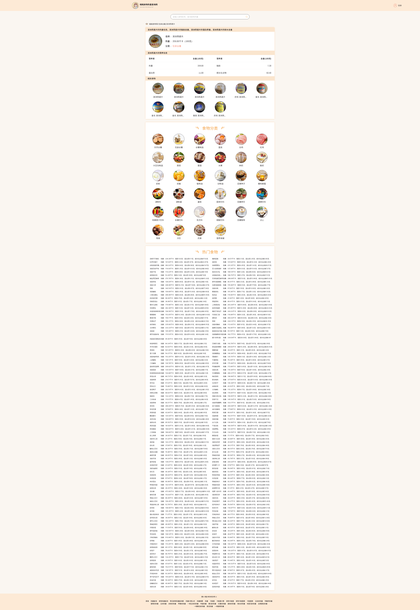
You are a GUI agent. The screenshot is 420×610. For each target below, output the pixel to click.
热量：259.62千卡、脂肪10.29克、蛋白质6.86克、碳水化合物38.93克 (242, 347)
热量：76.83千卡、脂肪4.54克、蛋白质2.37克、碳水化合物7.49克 (178, 550)
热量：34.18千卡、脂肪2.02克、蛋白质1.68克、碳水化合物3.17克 (240, 524)
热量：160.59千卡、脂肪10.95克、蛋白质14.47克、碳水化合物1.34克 (242, 426)
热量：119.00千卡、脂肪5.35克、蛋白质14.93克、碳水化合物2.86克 (179, 268)
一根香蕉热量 (219, 606)
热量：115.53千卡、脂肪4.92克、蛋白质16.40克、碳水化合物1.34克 (179, 334)
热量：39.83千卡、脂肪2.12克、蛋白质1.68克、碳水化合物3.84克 (178, 587)
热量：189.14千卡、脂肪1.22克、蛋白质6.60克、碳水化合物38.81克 (241, 272)
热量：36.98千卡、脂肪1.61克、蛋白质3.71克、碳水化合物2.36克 (178, 301)
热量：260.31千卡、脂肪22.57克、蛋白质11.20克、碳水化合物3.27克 (241, 373)
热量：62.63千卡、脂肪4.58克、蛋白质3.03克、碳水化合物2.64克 (178, 347)
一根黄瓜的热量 (199, 606)
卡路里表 (250, 601)
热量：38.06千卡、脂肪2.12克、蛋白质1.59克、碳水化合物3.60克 (178, 518)
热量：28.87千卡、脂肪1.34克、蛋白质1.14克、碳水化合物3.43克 (240, 534)
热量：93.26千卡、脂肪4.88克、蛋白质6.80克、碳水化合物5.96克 (178, 573)
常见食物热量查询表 (177, 601)
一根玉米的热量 (193, 604)
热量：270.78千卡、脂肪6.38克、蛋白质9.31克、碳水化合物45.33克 (179, 278)
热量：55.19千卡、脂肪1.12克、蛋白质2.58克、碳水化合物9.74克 (240, 331)
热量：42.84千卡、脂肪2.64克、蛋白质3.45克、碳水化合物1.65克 (178, 412)
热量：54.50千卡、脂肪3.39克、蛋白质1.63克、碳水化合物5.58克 (241, 485)
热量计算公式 (190, 601)
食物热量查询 (163, 601)
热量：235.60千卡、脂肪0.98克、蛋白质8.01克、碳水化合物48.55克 (179, 324)
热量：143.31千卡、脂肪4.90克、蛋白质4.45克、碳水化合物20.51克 (179, 442)
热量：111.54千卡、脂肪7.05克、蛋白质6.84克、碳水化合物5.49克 (178, 527)
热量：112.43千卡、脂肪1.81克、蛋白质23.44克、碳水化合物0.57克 (241, 324)
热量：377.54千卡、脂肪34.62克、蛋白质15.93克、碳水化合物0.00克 (242, 380)
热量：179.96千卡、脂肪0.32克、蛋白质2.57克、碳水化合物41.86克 (179, 305)
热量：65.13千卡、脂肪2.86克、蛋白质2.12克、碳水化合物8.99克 (178, 547)
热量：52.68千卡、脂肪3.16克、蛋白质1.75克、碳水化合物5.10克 (240, 537)
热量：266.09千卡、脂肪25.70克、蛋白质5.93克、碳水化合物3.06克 (179, 406)
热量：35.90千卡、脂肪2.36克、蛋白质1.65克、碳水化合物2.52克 (240, 442)
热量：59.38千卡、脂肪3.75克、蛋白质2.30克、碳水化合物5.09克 (178, 580)
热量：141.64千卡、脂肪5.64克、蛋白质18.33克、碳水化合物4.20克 (241, 262)
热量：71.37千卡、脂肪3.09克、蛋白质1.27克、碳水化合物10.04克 (178, 514)
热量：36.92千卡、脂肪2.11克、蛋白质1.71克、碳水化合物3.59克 (178, 435)
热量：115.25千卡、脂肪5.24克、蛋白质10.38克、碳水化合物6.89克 (179, 544)
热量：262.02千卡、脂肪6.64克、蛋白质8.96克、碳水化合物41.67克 (179, 265)
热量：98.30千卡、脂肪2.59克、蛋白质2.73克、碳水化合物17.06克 (179, 449)
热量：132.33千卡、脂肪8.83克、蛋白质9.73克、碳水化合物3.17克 (179, 396)
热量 (206, 601)
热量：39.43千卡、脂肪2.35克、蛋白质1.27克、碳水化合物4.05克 (240, 498)
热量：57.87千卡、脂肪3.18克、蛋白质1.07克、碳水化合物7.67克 (240, 465)
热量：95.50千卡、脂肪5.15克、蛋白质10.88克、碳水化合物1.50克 (179, 422)
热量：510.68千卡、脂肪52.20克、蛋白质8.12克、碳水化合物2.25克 (179, 537)
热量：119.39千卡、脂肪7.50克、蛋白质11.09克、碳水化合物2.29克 (241, 370)
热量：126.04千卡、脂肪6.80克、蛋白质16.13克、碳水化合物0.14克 (179, 282)
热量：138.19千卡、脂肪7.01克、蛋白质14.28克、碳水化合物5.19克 (179, 570)
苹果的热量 (182, 604)
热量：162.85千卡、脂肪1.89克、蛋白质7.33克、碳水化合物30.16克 (241, 328)
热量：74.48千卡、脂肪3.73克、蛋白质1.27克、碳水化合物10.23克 (178, 452)
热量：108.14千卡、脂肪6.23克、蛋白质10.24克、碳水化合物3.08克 (179, 534)
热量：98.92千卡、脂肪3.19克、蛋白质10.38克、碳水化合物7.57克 (241, 412)
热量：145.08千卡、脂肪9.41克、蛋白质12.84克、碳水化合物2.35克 (179, 331)
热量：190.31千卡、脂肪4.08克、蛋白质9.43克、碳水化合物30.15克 (179, 321)
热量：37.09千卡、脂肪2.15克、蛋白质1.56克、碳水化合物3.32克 (178, 445)
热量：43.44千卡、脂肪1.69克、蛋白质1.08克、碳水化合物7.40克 (240, 491)
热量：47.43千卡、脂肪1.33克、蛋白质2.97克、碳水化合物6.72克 (178, 564)
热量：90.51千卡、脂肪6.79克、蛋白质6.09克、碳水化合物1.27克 (178, 403)
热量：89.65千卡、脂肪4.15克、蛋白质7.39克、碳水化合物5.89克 (178, 455)
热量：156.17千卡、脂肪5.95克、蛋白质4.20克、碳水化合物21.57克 (179, 318)
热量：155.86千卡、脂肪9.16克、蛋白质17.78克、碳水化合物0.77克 (241, 285)
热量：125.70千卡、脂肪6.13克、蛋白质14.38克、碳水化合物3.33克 (241, 357)
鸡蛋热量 (203, 604)
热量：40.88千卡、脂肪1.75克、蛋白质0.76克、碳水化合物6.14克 (178, 583)
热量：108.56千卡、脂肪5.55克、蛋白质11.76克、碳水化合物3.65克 (179, 311)
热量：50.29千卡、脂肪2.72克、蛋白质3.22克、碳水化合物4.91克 (240, 554)
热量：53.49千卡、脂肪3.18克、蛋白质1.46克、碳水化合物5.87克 (240, 472)
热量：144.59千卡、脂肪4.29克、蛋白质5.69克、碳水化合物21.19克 (179, 531)
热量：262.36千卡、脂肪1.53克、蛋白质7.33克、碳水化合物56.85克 (179, 308)
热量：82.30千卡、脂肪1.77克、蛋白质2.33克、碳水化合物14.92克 (241, 521)
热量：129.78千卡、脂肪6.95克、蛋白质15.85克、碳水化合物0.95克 (179, 363)
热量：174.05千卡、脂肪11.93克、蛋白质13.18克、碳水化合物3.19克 (241, 393)
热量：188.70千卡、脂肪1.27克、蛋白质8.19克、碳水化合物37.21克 (241, 275)
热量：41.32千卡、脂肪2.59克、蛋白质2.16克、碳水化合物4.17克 (178, 439)
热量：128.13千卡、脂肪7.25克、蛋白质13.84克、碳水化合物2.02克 (179, 360)
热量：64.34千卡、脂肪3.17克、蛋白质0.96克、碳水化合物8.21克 (178, 343)
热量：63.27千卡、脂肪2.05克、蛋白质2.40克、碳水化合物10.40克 (241, 501)
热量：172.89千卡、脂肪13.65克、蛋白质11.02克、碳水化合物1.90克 (241, 366)
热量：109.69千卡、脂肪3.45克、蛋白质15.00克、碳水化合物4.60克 (179, 291)
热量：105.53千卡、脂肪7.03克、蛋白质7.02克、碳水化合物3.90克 (241, 564)
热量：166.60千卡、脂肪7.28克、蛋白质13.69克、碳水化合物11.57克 (179, 432)
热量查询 (154, 601)
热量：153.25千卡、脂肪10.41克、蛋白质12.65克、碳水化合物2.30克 (179, 357)
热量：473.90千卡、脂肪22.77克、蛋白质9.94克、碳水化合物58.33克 (180, 491)
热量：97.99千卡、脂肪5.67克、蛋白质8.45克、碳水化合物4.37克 (240, 570)
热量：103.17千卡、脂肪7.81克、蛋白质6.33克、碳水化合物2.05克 (241, 403)
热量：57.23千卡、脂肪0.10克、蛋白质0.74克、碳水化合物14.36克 (178, 383)
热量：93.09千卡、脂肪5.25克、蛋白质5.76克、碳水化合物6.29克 (241, 541)
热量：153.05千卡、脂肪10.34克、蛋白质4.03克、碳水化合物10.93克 (180, 314)
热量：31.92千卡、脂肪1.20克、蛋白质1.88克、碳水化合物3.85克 (240, 298)
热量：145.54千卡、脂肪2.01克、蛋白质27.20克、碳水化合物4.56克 (241, 399)
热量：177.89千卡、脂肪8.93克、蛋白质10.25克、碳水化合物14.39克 (242, 409)
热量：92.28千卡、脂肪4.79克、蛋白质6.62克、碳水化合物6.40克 (240, 481)
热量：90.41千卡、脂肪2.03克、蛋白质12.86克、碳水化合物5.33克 (241, 282)
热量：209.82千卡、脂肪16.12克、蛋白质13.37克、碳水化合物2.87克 (179, 366)
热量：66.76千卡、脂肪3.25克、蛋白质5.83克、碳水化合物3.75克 (178, 554)
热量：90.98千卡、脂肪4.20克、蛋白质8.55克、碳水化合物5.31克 (178, 481)
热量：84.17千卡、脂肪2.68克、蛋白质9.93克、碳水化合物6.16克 (240, 514)
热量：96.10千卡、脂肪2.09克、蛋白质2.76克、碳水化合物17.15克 (240, 449)
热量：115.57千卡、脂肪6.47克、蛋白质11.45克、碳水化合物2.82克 (179, 399)
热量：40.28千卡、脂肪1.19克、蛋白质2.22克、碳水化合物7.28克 (178, 472)
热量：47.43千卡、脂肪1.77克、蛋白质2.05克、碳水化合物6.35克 (240, 580)
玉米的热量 (259, 601)
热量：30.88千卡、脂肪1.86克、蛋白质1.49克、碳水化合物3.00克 (240, 439)
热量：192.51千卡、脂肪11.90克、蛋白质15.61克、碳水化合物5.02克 (241, 416)
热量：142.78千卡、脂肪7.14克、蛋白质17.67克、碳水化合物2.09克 (241, 343)
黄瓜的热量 (212, 604)
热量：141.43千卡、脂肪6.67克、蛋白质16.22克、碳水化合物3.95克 (241, 429)
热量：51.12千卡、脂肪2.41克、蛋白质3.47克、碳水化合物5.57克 (240, 488)
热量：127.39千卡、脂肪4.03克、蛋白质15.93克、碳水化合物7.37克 (241, 268)
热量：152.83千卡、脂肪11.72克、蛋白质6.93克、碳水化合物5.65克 (179, 495)
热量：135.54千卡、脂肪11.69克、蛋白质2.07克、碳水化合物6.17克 (179, 370)
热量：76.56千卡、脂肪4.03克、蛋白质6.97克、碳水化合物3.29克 (241, 504)
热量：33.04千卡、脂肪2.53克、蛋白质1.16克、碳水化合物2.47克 (178, 468)
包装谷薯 (162, 24)
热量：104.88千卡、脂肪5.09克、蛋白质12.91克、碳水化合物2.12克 (179, 373)
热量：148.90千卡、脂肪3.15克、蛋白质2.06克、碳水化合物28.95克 (179, 508)
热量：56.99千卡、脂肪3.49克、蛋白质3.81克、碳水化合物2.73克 (240, 468)
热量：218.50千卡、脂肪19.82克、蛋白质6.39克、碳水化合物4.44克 (241, 583)
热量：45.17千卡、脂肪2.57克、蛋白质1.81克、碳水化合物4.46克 (240, 452)
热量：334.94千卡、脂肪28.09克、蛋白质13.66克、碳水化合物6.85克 (241, 339)
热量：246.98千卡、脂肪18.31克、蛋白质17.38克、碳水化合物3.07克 (179, 285)
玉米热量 (163, 604)
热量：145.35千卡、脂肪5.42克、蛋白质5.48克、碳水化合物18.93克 (179, 511)
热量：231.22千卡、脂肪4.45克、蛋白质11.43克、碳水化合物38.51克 (241, 265)
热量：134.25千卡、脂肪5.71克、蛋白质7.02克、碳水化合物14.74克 (179, 557)
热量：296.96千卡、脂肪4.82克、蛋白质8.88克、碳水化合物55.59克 (179, 295)
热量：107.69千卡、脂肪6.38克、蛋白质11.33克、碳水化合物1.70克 (179, 409)
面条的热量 (231, 604)
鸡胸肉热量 (268, 601)
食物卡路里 (230, 601)
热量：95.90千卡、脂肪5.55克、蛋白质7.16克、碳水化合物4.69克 (178, 339)
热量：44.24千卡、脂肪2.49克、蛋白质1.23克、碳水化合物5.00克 (178, 458)
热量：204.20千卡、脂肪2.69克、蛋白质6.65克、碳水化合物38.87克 (241, 462)
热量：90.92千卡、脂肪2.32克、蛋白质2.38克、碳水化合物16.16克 (241, 547)
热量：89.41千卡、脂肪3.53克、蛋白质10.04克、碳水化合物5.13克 (241, 301)
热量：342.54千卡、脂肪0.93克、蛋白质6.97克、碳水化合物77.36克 (179, 288)
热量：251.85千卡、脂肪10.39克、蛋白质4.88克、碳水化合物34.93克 (242, 308)
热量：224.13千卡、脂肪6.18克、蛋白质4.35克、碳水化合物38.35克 (241, 321)
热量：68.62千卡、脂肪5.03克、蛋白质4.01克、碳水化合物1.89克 (178, 393)
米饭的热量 (172, 604)
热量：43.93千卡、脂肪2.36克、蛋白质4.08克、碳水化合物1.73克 (240, 386)
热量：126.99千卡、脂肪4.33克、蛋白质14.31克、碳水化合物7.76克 (241, 422)
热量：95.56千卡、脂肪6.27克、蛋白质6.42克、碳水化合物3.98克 (241, 455)
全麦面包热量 (262, 604)
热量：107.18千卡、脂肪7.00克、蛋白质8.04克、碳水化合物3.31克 (240, 511)
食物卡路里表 (240, 601)
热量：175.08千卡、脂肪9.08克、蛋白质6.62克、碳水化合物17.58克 (241, 363)
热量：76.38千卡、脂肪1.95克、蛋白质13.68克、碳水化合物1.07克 (241, 360)
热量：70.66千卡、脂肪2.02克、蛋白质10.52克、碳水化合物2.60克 (179, 386)
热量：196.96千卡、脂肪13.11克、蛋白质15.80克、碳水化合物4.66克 (242, 376)
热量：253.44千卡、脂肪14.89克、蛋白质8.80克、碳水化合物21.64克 (242, 305)
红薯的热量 (222, 604)
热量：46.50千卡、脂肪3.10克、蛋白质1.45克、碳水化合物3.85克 (240, 577)
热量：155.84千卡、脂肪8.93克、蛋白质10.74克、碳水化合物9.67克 (179, 577)
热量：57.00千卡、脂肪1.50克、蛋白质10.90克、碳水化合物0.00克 (241, 288)
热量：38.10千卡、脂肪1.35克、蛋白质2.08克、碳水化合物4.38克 (240, 475)
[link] (153, 24)
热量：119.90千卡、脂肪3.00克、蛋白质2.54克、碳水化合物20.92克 (241, 295)
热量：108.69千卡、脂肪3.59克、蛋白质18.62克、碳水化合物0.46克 (179, 419)
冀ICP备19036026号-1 (209, 597)
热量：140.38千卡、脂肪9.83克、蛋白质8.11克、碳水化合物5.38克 (241, 383)
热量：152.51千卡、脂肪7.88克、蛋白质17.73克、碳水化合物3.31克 (179, 567)
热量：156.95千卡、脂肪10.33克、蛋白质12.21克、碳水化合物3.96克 (242, 396)
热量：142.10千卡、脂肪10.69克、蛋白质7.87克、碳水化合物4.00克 (179, 485)
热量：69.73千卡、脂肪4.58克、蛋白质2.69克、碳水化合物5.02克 (178, 376)
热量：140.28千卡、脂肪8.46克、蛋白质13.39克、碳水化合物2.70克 (241, 353)
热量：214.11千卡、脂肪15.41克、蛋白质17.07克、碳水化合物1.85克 (179, 380)
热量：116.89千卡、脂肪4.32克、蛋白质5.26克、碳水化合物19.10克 (241, 314)
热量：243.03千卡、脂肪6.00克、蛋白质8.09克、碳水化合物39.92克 (242, 311)
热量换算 (200, 601)
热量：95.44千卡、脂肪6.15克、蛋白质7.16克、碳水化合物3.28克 (240, 587)
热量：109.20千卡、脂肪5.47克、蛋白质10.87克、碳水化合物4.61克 (241, 550)
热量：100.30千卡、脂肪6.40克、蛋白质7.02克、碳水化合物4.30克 (241, 544)
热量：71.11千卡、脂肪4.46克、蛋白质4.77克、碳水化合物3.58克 (240, 435)
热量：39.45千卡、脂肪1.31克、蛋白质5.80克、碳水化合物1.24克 (240, 350)
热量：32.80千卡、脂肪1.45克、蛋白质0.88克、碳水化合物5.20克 (178, 541)
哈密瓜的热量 (251, 604)
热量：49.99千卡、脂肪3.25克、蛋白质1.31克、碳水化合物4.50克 (178, 524)
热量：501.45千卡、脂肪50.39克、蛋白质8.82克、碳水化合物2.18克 (179, 350)
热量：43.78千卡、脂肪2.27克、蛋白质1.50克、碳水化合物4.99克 (240, 458)
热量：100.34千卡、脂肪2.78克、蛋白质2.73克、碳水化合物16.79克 (179, 521)
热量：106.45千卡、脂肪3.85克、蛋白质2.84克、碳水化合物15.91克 (179, 501)
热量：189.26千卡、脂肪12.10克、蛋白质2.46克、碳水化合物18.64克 (241, 573)
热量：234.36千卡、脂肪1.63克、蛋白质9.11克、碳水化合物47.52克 (179, 259)
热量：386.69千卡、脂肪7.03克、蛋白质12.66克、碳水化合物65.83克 (242, 278)
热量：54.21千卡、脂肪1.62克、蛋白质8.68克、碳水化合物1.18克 (178, 353)
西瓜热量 (210, 606)
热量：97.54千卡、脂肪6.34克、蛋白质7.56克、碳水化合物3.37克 (178, 478)
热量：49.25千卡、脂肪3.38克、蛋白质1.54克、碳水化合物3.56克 (178, 488)
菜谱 (147, 601)
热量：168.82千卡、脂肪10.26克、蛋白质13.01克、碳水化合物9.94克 (179, 429)
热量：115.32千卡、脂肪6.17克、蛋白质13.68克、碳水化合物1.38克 (241, 389)
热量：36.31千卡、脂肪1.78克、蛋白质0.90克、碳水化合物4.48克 (240, 445)
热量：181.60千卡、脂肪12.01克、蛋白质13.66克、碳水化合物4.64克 (179, 426)
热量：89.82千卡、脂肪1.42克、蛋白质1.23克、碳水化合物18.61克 (240, 557)
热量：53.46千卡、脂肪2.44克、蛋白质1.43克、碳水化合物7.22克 (240, 560)
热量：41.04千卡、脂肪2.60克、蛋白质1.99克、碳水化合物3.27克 (178, 465)
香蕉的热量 (154, 604)
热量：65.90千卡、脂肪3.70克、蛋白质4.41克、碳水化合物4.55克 (241, 495)
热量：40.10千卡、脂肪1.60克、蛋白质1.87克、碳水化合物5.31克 (240, 527)
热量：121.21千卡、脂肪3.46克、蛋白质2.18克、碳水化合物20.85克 (241, 567)
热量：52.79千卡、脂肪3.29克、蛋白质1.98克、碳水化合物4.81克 (178, 504)
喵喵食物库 (153, 24)
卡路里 (212, 601)
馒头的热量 (241, 604)
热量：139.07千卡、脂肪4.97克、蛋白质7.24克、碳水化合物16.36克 (179, 462)
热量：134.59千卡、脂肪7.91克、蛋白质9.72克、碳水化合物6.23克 (241, 432)
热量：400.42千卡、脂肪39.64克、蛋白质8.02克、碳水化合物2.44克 (241, 318)
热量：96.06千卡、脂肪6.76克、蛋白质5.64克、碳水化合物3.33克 (178, 298)
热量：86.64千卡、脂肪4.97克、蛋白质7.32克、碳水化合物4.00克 (178, 475)
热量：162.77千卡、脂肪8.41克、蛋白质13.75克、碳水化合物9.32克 (241, 334)
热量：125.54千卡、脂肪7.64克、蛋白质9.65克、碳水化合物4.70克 (179, 416)
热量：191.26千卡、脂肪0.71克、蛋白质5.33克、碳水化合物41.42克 (241, 291)
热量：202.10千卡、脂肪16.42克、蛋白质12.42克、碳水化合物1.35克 (179, 389)
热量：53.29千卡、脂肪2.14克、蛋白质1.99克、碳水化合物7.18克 (178, 275)
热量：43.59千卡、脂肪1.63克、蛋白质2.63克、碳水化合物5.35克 (178, 560)
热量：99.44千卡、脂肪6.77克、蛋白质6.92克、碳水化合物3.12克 (240, 478)
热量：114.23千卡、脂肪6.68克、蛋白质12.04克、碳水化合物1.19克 (179, 272)
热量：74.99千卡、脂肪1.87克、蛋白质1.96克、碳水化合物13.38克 (241, 518)
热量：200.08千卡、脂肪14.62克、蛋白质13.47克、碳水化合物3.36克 (242, 406)
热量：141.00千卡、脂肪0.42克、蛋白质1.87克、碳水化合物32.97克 (179, 262)
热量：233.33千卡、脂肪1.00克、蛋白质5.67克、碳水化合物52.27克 (179, 328)
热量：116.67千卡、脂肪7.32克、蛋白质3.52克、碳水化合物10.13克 (241, 508)
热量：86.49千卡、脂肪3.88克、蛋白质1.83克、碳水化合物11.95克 (179, 498)
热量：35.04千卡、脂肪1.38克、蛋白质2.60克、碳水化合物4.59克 (240, 531)
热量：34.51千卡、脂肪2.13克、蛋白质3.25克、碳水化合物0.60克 (240, 259)
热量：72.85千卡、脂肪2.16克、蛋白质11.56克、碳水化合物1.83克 (240, 419)
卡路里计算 (220, 601)
